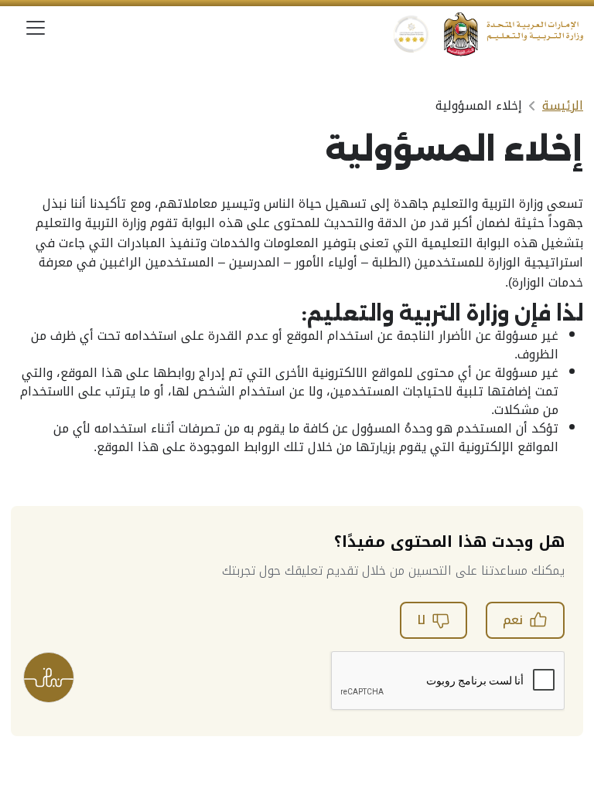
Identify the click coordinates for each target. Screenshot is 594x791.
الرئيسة (562, 106)
